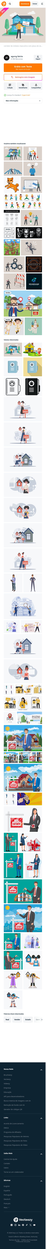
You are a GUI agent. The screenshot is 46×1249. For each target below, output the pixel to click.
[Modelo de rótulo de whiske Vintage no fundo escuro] (12, 347)
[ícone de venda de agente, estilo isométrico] (13, 755)
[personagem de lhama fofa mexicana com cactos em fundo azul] (12, 444)
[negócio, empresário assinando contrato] (13, 167)
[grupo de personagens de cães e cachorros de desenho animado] (12, 295)
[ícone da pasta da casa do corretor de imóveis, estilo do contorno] (13, 539)
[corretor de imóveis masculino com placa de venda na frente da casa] (13, 467)
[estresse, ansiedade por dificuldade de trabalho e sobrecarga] (14, 313)
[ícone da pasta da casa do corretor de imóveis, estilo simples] (13, 519)
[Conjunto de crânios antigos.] (17, 281)
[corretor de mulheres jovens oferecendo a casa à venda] (13, 482)
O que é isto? (26, 95)
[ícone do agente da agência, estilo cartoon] (13, 775)
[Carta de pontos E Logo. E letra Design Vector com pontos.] (12, 381)
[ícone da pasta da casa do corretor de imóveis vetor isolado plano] (13, 499)
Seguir (38, 59)
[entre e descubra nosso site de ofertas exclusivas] (16, 949)
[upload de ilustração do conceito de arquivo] (14, 216)
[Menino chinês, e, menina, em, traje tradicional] (14, 425)
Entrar (35, 4)
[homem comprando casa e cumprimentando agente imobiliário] (13, 152)
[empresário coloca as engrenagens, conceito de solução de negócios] (14, 330)
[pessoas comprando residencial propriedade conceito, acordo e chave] (14, 832)
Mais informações (12, 99)
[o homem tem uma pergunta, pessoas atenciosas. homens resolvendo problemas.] (13, 197)
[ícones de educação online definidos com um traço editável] (12, 249)
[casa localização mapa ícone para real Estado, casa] (10, 935)
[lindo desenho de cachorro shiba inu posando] (31, 198)
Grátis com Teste (23, 67)
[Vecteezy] (3, 3)
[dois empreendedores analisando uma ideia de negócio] (14, 266)
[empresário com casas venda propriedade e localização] (22, 403)
